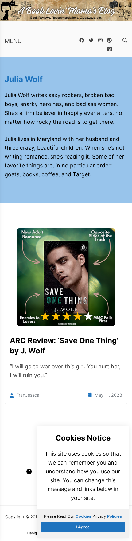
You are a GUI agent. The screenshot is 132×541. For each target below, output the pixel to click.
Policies (114, 516)
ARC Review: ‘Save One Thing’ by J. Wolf (64, 345)
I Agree (83, 527)
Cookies (83, 516)
